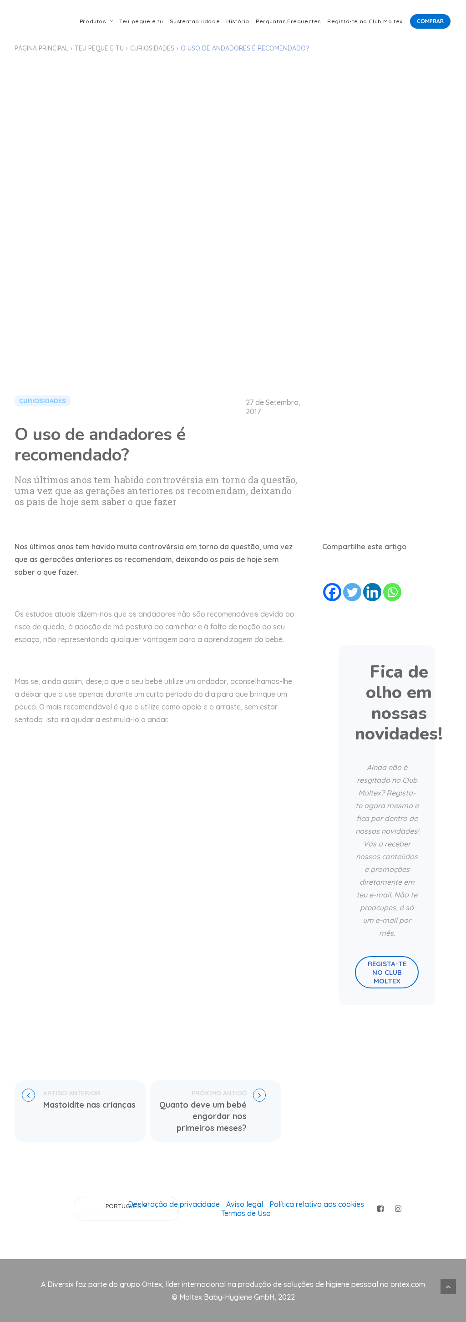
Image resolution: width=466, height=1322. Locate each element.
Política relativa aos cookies (316, 1204)
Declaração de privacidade (174, 1204)
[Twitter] (352, 592)
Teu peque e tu (141, 21)
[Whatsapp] (392, 592)
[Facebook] (332, 592)
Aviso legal (244, 1204)
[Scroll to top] (448, 1285)
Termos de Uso (246, 1213)
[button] (380, 1209)
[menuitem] (96, 21)
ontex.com (407, 1284)
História (237, 21)
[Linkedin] (372, 592)
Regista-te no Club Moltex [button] (388, 972)
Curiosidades (152, 48)
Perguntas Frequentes (288, 21)
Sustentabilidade (195, 21)
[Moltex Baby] (32, 21)
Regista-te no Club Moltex (365, 21)
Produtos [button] (93, 21)
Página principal (41, 48)
